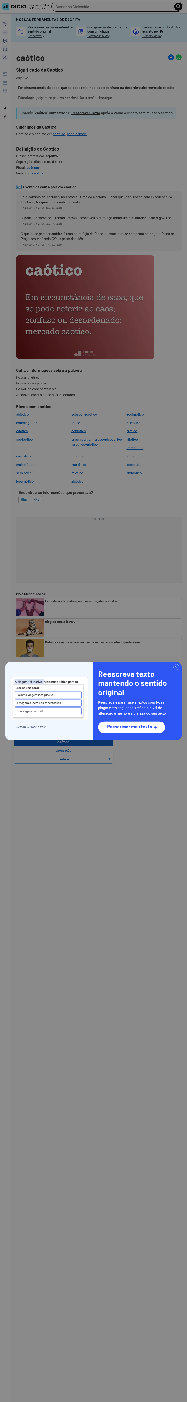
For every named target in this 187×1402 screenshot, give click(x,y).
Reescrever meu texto (129, 726)
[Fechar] (176, 667)
